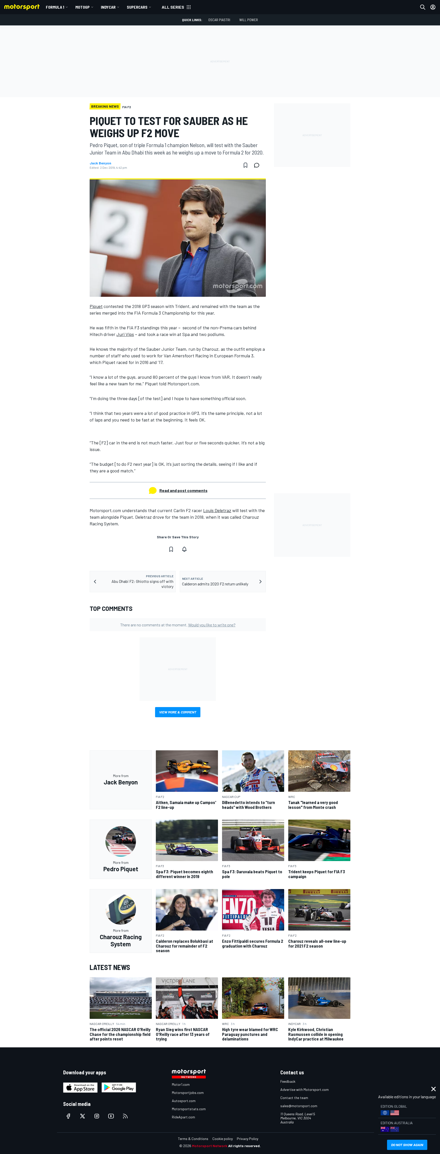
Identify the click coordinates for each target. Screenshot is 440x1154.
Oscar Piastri (219, 20)
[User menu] (433, 7)
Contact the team (294, 1097)
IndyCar (108, 7)
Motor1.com (181, 1084)
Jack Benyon (100, 163)
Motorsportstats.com (189, 1109)
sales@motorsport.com (298, 1106)
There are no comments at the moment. (178, 624)
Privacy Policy (247, 1138)
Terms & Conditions (193, 1138)
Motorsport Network (209, 1146)
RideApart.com (183, 1117)
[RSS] (125, 1116)
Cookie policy (222, 1138)
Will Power (248, 20)
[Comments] (258, 165)
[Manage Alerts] (184, 549)
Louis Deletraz (217, 510)
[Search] (423, 7)
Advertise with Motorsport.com (304, 1089)
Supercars (137, 7)
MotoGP (82, 7)
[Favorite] (245, 165)
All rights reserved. (244, 1146)
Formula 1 (55, 7)
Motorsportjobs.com (188, 1092)
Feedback (287, 1081)
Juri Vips (125, 334)
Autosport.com (184, 1101)
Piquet (96, 306)
